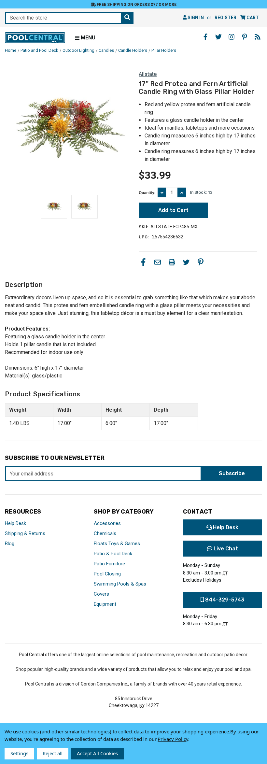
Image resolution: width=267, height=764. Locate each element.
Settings (19, 753)
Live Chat (225, 548)
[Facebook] (143, 262)
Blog (9, 543)
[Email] (157, 262)
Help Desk (15, 523)
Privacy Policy (173, 739)
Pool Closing (107, 574)
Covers (101, 594)
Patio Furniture (109, 564)
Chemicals (105, 533)
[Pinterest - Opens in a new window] (244, 36)
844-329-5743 (224, 600)
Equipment (105, 604)
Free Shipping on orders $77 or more (136, 4)
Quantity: (147, 192)
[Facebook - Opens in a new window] (205, 36)
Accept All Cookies (97, 753)
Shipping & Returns (25, 533)
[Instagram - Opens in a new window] (231, 36)
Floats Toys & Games (117, 543)
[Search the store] (127, 18)
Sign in (195, 17)
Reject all (53, 753)
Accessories (107, 523)
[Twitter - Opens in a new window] (218, 36)
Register (225, 17)
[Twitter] (186, 262)
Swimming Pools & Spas (120, 584)
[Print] (171, 262)
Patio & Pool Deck (113, 554)
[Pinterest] (200, 262)
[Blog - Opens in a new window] (257, 36)
